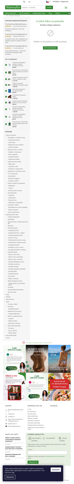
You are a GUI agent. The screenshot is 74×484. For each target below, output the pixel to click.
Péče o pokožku (13, 154)
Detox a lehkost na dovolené (16, 183)
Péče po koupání (13, 210)
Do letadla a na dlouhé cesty (16, 137)
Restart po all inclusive (15, 190)
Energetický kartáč (13, 245)
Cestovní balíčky (13, 147)
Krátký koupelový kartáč (15, 235)
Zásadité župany (13, 274)
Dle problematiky (11, 335)
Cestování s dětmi (13, 205)
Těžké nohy (11, 164)
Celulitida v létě (13, 166)
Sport (7, 302)
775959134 (11, 414)
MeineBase (11, 219)
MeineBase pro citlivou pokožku (17, 207)
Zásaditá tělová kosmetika (15, 289)
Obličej (8, 297)
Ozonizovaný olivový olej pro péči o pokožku (13, 448)
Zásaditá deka (12, 271)
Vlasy (7, 294)
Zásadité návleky (13, 266)
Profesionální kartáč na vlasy (17, 240)
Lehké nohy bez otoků (14, 161)
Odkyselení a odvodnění (15, 202)
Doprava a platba (33, 418)
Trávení (10, 188)
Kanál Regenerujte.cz (14, 426)
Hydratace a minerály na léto (16, 171)
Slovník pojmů (32, 414)
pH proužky (11, 276)
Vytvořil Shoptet (64, 480)
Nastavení (10, 477)
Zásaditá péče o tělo (12, 214)
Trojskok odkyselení (13, 217)
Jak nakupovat (32, 411)
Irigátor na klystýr (13, 278)
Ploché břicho (12, 200)
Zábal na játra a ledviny (15, 259)
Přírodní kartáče (13, 228)
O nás (29, 409)
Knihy (7, 338)
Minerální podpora (14, 178)
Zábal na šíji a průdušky (15, 257)
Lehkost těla (12, 198)
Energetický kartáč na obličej (17, 250)
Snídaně (10, 318)
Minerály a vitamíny (14, 323)
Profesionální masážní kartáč (17, 242)
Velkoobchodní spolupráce (36, 425)
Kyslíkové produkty (14, 159)
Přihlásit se (33, 462)
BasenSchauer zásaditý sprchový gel (18, 222)
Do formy (10, 306)
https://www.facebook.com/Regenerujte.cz (15, 420)
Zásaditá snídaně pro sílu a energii (13, 455)
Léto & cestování (11, 135)
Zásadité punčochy (14, 140)
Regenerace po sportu (14, 311)
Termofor (10, 287)
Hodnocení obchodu (34, 420)
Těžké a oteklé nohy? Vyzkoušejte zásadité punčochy (13, 439)
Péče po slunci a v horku (15, 149)
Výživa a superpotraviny (15, 316)
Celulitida (11, 195)
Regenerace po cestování (15, 145)
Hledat (49, 7)
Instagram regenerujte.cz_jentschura (39, 343)
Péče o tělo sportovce (14, 326)
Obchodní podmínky (34, 423)
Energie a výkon (12, 304)
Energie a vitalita (13, 181)
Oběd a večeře (12, 321)
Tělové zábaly (12, 333)
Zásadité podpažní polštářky (16, 269)
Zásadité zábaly (12, 252)
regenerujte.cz (12, 423)
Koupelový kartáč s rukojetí (16, 233)
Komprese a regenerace (15, 169)
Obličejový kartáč (13, 230)
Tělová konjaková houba (15, 281)
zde (13, 472)
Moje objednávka (33, 416)
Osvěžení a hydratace (14, 152)
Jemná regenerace (13, 212)
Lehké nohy (11, 142)
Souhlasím (56, 470)
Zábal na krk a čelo (14, 254)
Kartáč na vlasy (12, 238)
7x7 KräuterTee (12, 173)
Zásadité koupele (13, 157)
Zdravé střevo (12, 292)
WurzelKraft (12, 176)
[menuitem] (10, 13)
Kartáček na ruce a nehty (15, 247)
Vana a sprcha (12, 330)
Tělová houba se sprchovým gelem (16, 284)
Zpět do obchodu (50, 48)
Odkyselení (11, 186)
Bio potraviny (10, 299)
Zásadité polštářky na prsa (16, 262)
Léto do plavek (12, 193)
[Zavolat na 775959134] (26, 2)
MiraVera (10, 226)
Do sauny (11, 328)
